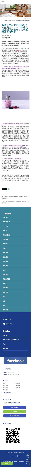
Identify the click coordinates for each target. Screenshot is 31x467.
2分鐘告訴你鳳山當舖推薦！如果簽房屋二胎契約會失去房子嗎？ (15, 202)
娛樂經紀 (5, 243)
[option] (15, 10)
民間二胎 (12, 128)
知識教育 (5, 274)
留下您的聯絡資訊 (14, 415)
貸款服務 (5, 287)
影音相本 (5, 389)
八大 (4, 344)
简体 (28, 459)
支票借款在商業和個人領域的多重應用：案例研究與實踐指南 (15, 197)
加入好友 (7, 463)
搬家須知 (17, 385)
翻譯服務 (5, 265)
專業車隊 (5, 385)
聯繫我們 (17, 387)
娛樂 (4, 270)
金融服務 (5, 261)
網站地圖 (8, 392)
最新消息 (5, 387)
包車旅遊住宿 (6, 235)
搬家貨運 (5, 309)
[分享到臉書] (16, 456)
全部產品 (5, 335)
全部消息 (5, 217)
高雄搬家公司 (6, 221)
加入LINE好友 (14, 411)
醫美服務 (5, 257)
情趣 (4, 248)
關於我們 (17, 383)
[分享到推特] (13, 456)
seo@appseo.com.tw (13, 374)
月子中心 (5, 226)
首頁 (25, 18)
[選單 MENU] (3, 2)
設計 (4, 301)
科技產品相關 (6, 279)
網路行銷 (5, 292)
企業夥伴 (5, 239)
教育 (4, 305)
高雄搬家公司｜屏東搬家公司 (11, 339)
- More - (15, 12)
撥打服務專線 (14, 407)
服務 (4, 283)
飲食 (4, 296)
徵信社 (5, 230)
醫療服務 (5, 252)
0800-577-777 (9, 323)
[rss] (18, 456)
